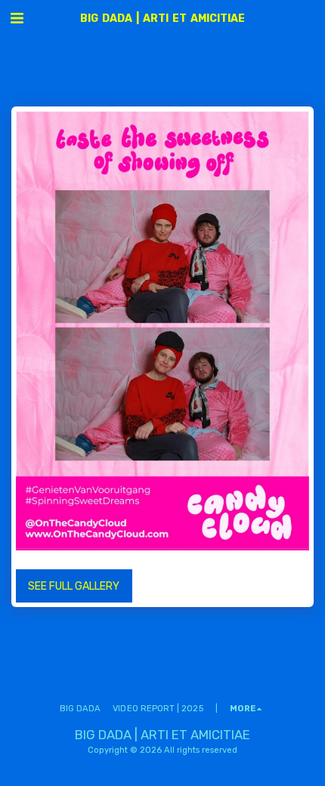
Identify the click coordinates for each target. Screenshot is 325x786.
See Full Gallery (73, 586)
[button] (16, 18)
